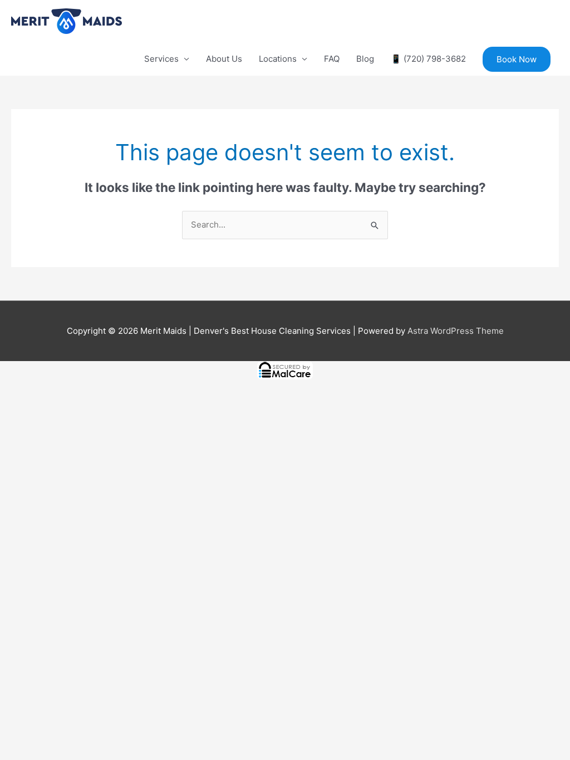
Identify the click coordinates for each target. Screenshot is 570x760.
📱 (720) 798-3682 (428, 58)
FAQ (332, 58)
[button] (517, 59)
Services (161, 58)
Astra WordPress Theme (455, 330)
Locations (278, 58)
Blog (365, 58)
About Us (224, 58)
